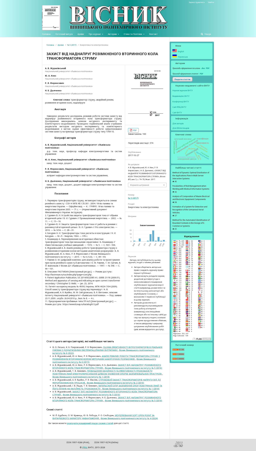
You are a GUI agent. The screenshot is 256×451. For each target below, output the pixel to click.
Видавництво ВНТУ (180, 96)
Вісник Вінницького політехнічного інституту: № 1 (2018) (81, 376)
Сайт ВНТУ (177, 112)
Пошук (207, 34)
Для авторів (178, 123)
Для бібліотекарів (180, 128)
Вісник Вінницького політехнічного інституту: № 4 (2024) (129, 418)
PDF (135, 130)
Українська (182, 57)
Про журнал (95, 34)
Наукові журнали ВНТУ (182, 90)
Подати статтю (182, 79)
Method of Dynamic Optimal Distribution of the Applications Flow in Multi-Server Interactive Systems (190, 175)
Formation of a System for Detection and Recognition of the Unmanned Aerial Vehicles (189, 209)
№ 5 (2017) (71, 45)
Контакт (153, 34)
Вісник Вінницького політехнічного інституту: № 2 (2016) (115, 382)
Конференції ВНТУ (180, 101)
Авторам (112, 34)
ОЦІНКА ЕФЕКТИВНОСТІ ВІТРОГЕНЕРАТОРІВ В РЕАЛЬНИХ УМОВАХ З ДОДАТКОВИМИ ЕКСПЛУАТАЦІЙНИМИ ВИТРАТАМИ (107, 349)
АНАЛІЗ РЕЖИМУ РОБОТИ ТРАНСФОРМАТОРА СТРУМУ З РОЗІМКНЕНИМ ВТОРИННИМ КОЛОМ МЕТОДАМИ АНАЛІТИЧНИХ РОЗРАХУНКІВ (106, 357)
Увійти (211, 2)
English (180, 51)
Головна (46, 34)
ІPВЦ (84, 447)
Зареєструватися (197, 2)
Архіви (80, 34)
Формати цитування (139, 185)
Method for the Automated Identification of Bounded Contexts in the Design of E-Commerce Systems (191, 223)
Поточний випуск (64, 34)
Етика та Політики (133, 34)
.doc (203, 68)
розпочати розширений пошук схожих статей (90, 423)
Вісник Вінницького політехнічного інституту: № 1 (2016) (130, 388)
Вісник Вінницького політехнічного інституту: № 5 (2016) (133, 368)
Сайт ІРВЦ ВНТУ (179, 107)
